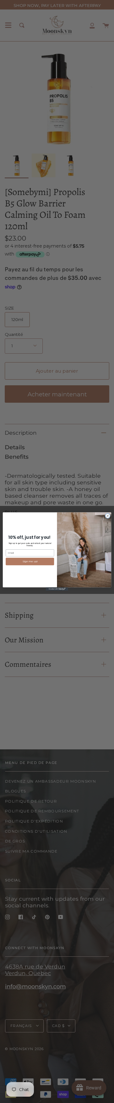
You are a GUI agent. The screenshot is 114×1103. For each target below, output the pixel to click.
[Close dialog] (107, 516)
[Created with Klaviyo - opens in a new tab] (57, 589)
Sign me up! (29, 561)
